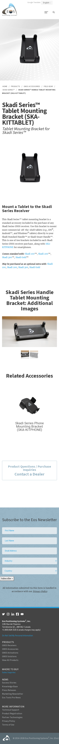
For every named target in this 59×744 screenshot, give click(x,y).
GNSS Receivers (9, 645)
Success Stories (9, 682)
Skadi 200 (43, 254)
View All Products (10, 660)
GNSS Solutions (9, 656)
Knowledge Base (10, 686)
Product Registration (12, 713)
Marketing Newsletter (12, 693)
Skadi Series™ (8, 89)
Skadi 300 (7, 257)
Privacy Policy (40, 591)
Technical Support (10, 709)
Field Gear (48, 86)
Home (4, 86)
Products (15, 86)
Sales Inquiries (9, 672)
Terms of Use (8, 724)
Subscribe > (7, 578)
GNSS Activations (10, 652)
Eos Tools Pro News (11, 697)
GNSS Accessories (32, 86)
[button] (25, 355)
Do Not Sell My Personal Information (17, 635)
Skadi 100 (30, 254)
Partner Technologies (12, 717)
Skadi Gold (21, 257)
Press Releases (9, 690)
